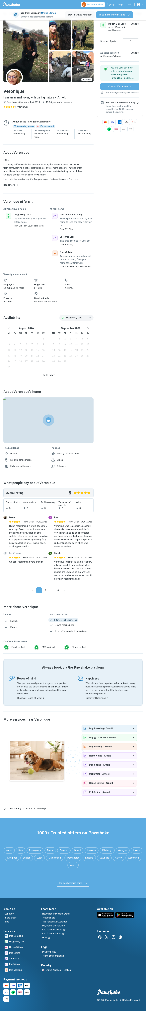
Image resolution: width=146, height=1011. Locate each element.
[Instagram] (113, 937)
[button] (119, 73)
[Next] (64, 590)
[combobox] (76, 318)
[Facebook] (100, 937)
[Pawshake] (11, 4)
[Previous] (33, 590)
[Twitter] (107, 937)
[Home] (4, 809)
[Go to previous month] (9, 328)
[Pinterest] (120, 937)
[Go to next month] (88, 328)
